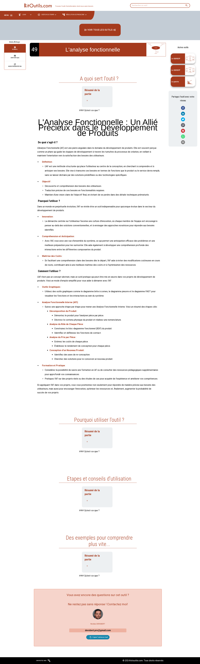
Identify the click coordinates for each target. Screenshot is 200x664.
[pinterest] (183, 131)
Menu (6, 15)
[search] (186, 5)
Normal (15, 49)
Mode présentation (15, 66)
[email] (183, 142)
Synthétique (15, 57)
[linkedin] (183, 114)
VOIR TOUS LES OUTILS (99, 30)
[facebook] (183, 108)
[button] (25, 14)
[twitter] (183, 119)
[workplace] (183, 125)
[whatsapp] (183, 136)
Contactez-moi (41, 660)
